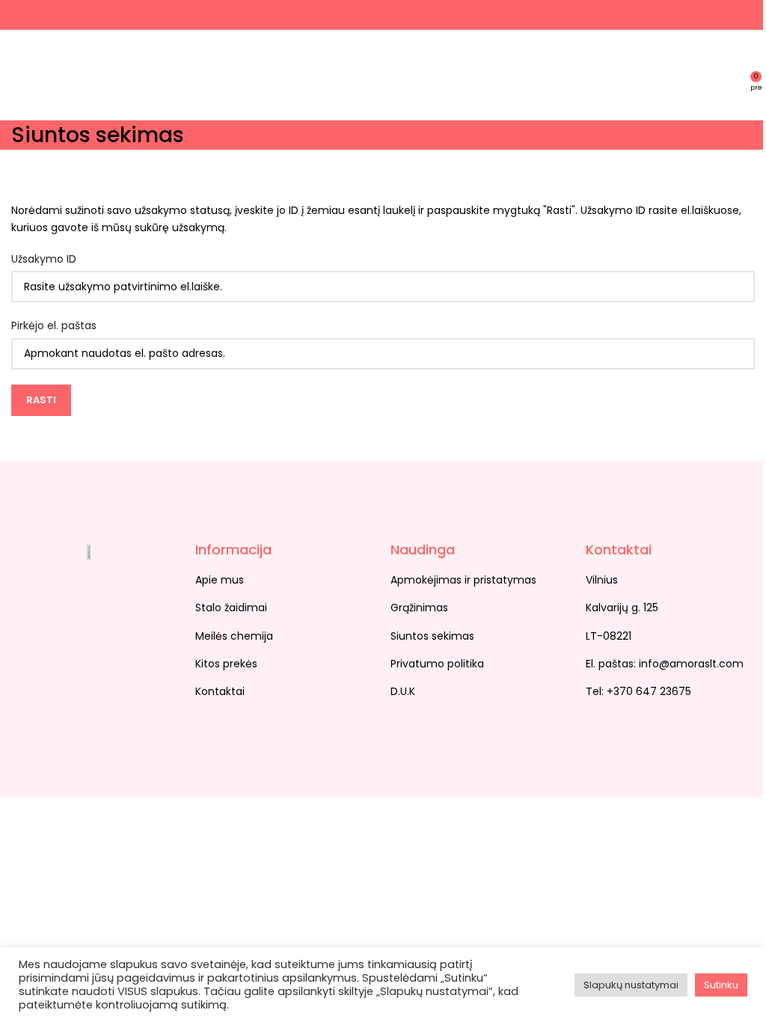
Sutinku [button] (721, 985)
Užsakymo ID (43, 258)
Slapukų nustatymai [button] (630, 985)
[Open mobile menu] (17, 75)
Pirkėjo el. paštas (53, 325)
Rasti (41, 400)
